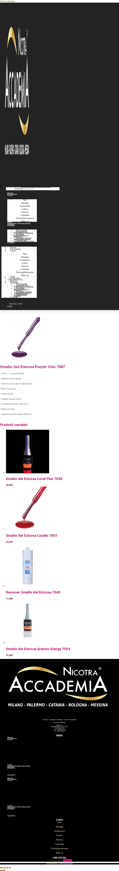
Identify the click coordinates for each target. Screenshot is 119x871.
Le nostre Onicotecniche (18, 223)
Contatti (11, 242)
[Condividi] (7, 867)
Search (18, 188)
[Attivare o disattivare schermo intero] (4, 867)
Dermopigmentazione (65, 761)
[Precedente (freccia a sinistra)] (1, 870)
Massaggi (65, 745)
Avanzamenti (65, 748)
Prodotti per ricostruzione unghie (23, 241)
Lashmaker (65, 758)
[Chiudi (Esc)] (10, 867)
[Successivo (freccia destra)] (4, 870)
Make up (24, 275)
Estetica (65, 752)
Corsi (9, 195)
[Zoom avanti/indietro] (1, 867)
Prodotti (11, 225)
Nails (65, 742)
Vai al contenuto (7, 1)
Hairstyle (65, 755)
